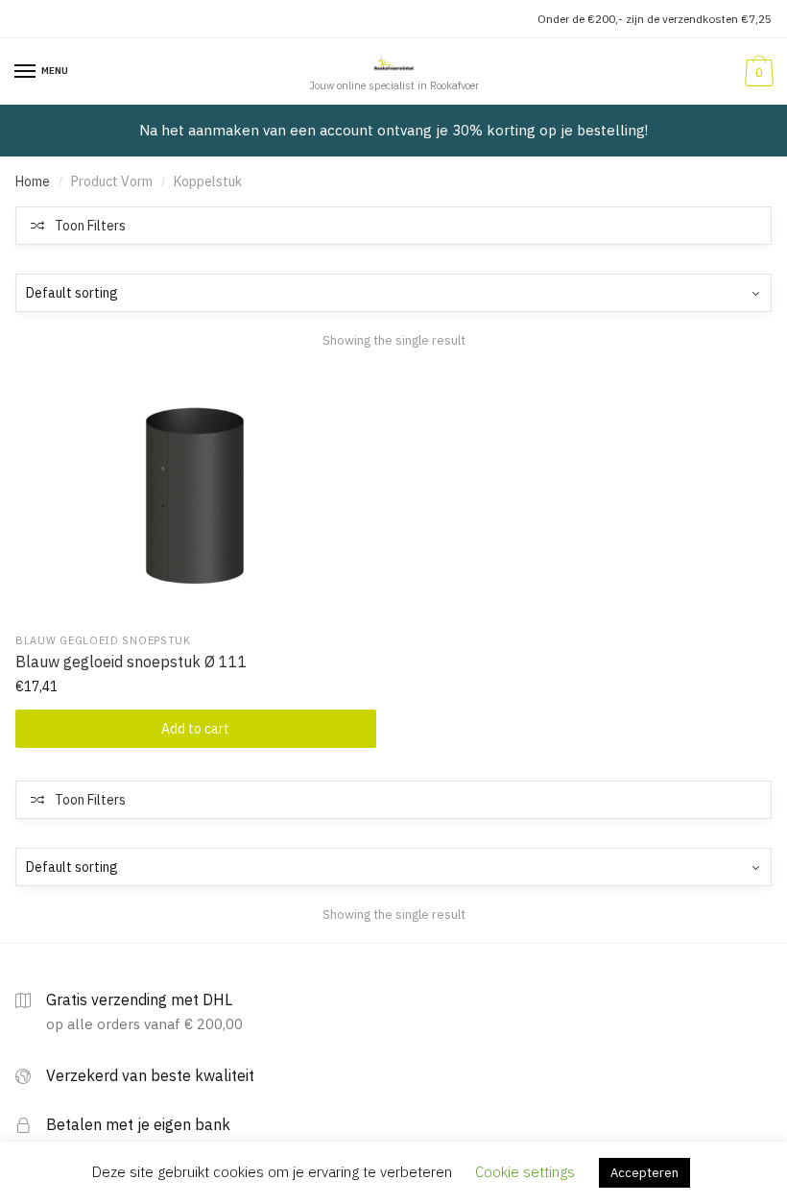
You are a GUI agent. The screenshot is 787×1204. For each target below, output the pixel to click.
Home (32, 181)
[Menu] (25, 72)
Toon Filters (90, 225)
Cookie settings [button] (525, 1172)
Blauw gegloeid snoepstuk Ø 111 (131, 661)
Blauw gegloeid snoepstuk (103, 640)
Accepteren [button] (644, 1173)
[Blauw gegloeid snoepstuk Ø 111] (195, 495)
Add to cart (195, 728)
